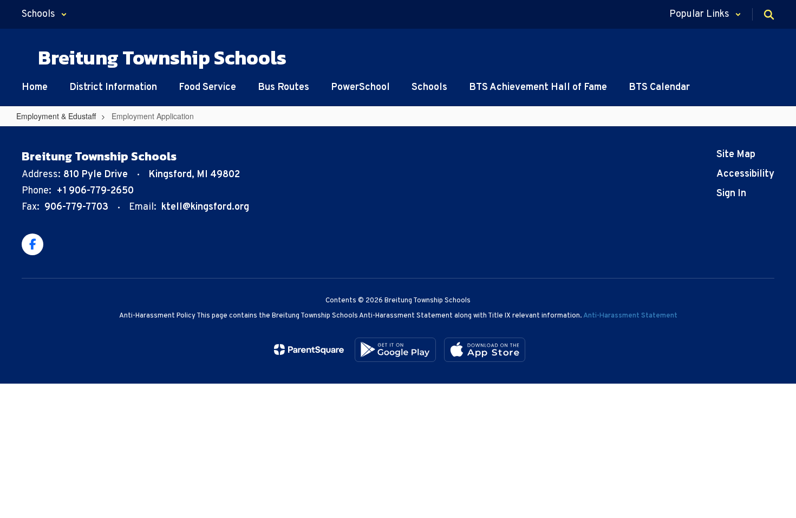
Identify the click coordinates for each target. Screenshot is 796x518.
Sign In (731, 193)
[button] (44, 14)
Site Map (735, 154)
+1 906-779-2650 (95, 191)
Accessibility (745, 174)
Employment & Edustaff (56, 116)
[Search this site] (769, 14)
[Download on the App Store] (484, 350)
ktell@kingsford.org (205, 207)
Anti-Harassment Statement (630, 316)
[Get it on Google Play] (395, 350)
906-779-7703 (76, 207)
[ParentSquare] (309, 349)
